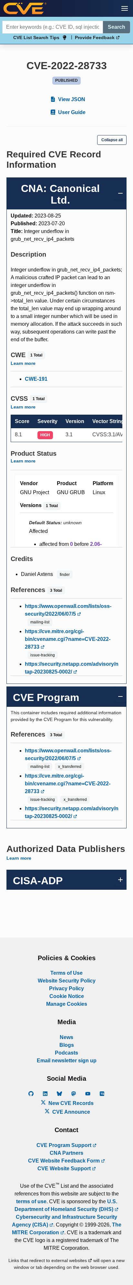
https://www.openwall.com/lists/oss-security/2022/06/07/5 (68, 610)
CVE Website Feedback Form (64, 1160)
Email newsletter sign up (67, 1060)
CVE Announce (70, 1112)
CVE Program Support (64, 1145)
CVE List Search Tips (36, 37)
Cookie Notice (66, 996)
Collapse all (112, 140)
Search (116, 27)
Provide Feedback (95, 37)
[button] (124, 8)
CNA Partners (66, 1153)
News (66, 1037)
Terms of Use (66, 973)
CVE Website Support (64, 1168)
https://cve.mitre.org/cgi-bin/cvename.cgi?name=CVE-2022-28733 (67, 639)
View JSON (71, 99)
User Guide (71, 112)
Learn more (23, 363)
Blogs (66, 1045)
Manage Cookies (66, 1004)
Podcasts (66, 1053)
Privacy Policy (66, 988)
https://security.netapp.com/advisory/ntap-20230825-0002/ (71, 667)
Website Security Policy (67, 980)
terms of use (31, 1201)
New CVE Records (70, 1103)
